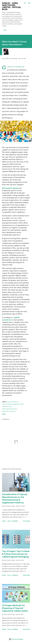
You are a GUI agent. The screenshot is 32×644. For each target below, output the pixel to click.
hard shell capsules (9, 411)
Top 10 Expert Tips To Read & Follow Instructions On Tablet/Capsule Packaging (15, 554)
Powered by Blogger (17, 639)
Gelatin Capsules (12, 402)
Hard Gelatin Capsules (9, 409)
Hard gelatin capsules (10, 188)
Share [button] (4, 414)
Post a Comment (12, 521)
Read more (26, 521)
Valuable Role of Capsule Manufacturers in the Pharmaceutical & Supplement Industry (14, 498)
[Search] (25, 3)
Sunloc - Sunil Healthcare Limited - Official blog (11, 6)
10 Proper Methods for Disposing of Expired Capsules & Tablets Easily (15, 608)
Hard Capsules (7, 406)
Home (5, 30)
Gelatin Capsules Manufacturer (12, 404)
